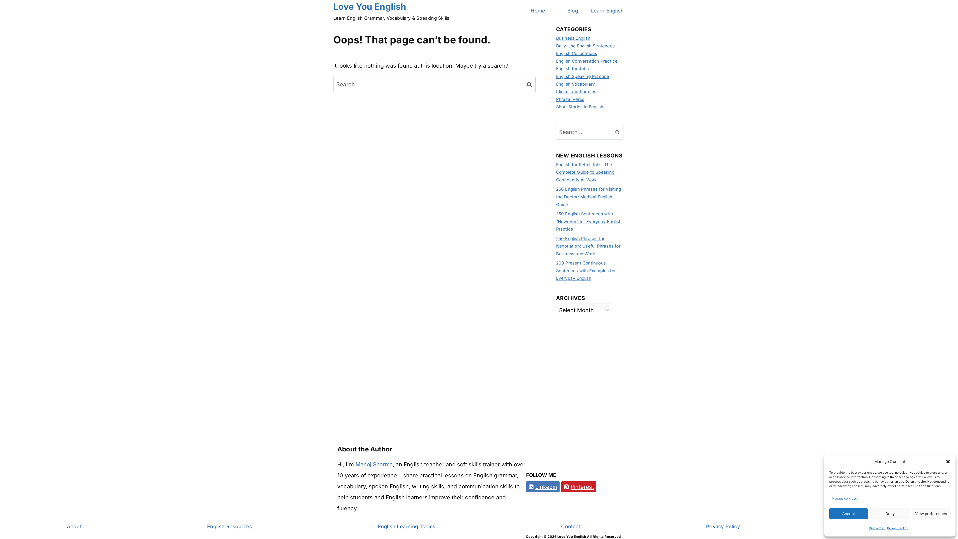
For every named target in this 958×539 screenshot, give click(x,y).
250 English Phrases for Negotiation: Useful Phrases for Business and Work (588, 246)
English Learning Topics (407, 527)
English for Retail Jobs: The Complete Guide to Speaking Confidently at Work (585, 172)
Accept (848, 513)
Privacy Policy (897, 528)
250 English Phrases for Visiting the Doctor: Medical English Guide (588, 197)
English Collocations (576, 53)
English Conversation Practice (587, 61)
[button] (948, 461)
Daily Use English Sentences (585, 45)
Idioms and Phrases (576, 91)
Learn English (607, 11)
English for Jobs (572, 68)
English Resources (229, 527)
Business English (573, 38)
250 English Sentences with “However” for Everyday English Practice (589, 221)
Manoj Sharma (374, 464)
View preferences (931, 513)
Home (538, 11)
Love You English (572, 537)
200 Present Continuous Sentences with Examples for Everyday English (586, 271)
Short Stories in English (579, 106)
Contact (570, 527)
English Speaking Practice (582, 76)
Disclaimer (877, 528)
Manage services (844, 498)
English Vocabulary (575, 84)
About (74, 527)
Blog (572, 11)
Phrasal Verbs (570, 99)
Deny (890, 513)
